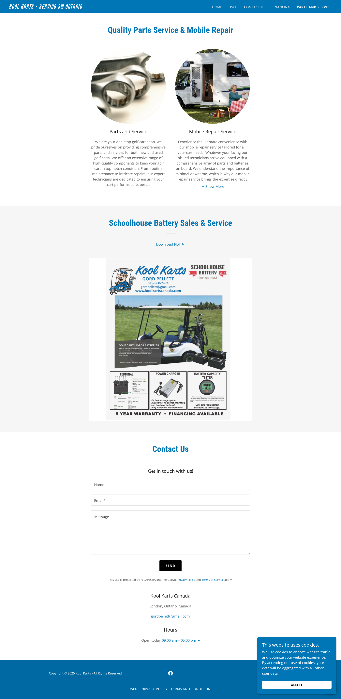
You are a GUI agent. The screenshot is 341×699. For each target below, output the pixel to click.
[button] (212, 186)
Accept (297, 685)
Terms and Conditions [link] (192, 689)
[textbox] (170, 484)
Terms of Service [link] (213, 580)
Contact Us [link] (254, 7)
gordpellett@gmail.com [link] (170, 616)
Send (170, 566)
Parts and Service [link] (314, 7)
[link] (65, 7)
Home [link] (217, 7)
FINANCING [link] (281, 7)
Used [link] (233, 7)
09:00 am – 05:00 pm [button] (179, 640)
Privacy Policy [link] (186, 580)
